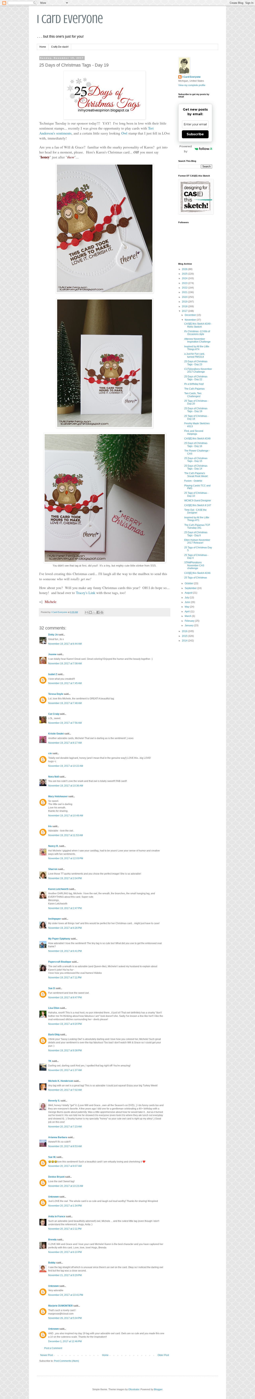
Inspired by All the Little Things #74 (196, 348)
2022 (185, 287)
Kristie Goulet (56, 733)
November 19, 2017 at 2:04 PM (65, 878)
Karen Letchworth (58, 889)
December (191, 315)
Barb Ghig (54, 1034)
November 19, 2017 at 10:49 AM (65, 815)
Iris (50, 826)
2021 (185, 292)
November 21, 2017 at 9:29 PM (65, 1275)
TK (49, 1061)
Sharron (52, 869)
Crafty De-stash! (60, 46)
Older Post (163, 1355)
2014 (185, 640)
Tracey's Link (85, 592)
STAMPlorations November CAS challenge (194, 565)
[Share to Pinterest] (102, 612)
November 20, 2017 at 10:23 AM (65, 1186)
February (190, 620)
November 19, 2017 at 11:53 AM (65, 835)
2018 (185, 306)
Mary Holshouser (58, 796)
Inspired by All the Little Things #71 (196, 519)
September (191, 588)
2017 (185, 311)
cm (50, 753)
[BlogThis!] (90, 612)
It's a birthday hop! (194, 384)
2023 (185, 283)
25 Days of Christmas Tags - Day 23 (195, 363)
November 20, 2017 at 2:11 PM (64, 1228)
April (187, 611)
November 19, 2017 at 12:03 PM (65, 858)
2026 (185, 269)
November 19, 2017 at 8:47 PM (65, 997)
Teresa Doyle (55, 694)
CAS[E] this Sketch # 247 (197, 505)
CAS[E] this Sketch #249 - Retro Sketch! (198, 325)
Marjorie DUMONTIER (60, 1305)
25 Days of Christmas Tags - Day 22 (195, 378)
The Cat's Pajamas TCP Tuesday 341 (197, 526)
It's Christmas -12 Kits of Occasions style (197, 333)
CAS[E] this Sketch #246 (197, 573)
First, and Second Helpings (193, 432)
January (189, 625)
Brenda (52, 1239)
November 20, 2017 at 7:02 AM (65, 1090)
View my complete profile (191, 85)
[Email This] (87, 612)
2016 (185, 631)
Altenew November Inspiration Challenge (197, 340)
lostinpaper (54, 918)
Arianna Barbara (57, 1137)
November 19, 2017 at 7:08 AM (65, 663)
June (188, 602)
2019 (185, 301)
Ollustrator (133, 1389)
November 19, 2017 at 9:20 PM (65, 1024)
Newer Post (46, 1355)
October (189, 583)
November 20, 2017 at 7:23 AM (65, 1126)
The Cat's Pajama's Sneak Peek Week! (196, 474)
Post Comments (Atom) (66, 1361)
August (189, 592)
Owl (124, 133)
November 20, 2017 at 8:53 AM (65, 1146)
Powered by (185, 149)
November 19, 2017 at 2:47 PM (65, 908)
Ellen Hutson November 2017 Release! (197, 541)
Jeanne (52, 654)
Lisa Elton (53, 1008)
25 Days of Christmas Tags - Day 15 (195, 459)
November (191, 319)
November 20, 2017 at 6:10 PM (65, 1252)
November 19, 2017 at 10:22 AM (65, 766)
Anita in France (56, 1216)
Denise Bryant (56, 1176)
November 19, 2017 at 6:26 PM (65, 928)
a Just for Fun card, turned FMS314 (194, 355)
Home (42, 46)
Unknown (53, 1196)
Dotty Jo (53, 634)
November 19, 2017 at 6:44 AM (65, 643)
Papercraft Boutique (59, 961)
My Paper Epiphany (59, 938)
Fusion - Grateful (193, 480)
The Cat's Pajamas (194, 388)
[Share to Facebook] (98, 612)
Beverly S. (54, 1100)
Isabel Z (52, 674)
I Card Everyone (70, 19)
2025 (185, 273)
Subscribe (195, 134)
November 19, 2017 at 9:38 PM (65, 1050)
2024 (185, 278)
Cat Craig (53, 714)
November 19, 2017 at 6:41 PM (65, 951)
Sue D (51, 988)
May (187, 606)
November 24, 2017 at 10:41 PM (65, 1295)
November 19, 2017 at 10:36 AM (65, 785)
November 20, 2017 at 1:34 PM (65, 1205)
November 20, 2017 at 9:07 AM (65, 1166)
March (188, 616)
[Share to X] (94, 612)
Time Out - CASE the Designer (195, 511)
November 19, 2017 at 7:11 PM (64, 977)
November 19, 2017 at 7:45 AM (65, 683)
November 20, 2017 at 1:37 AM (65, 1070)
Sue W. (52, 1157)
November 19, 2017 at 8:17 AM (65, 742)
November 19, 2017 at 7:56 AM (65, 723)
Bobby (52, 1262)
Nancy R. (53, 846)
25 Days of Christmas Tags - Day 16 (195, 444)
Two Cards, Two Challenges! (192, 395)
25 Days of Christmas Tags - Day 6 (195, 534)
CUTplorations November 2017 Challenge (198, 370)
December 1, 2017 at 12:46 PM (65, 1341)
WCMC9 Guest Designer (197, 500)
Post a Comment (53, 1348)
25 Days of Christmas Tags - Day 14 (195, 467)
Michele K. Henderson (60, 1081)
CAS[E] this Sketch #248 (197, 438)
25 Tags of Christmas (195, 577)
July (187, 597)
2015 (185, 636)
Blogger (158, 1389)
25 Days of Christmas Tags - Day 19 (195, 410)
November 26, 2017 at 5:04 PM (65, 1318)
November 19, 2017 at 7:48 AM (65, 703)
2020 (185, 297)
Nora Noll (53, 776)
